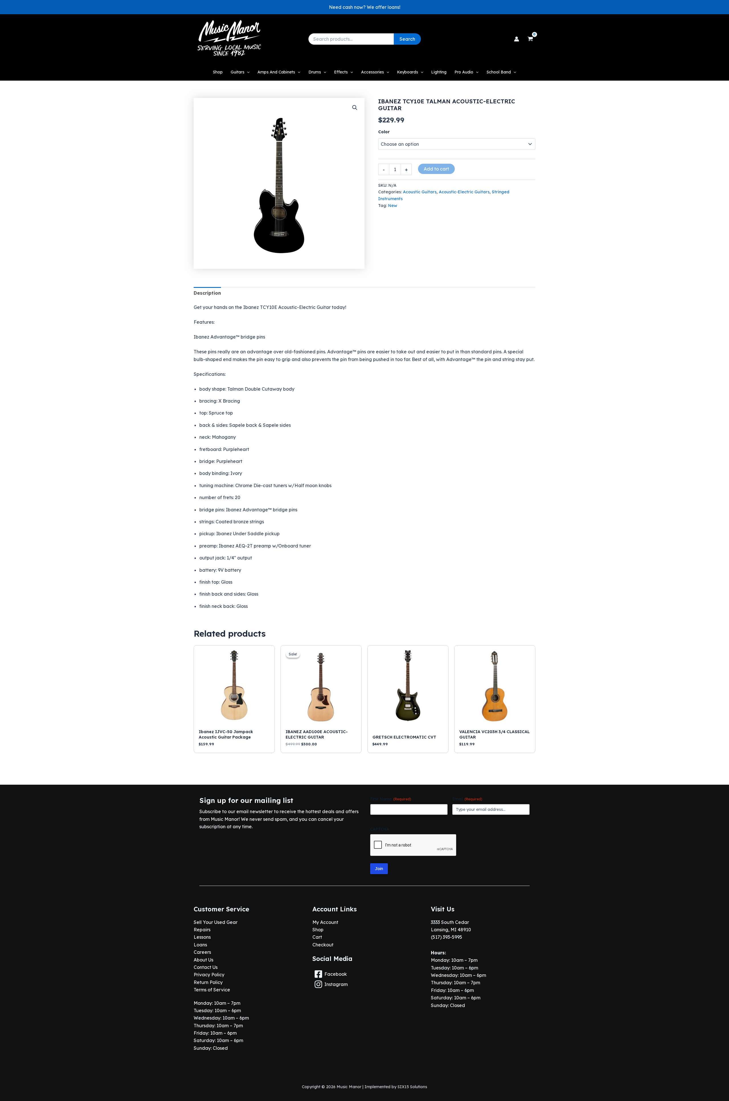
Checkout (322, 945)
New (392, 205)
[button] (364, 7)
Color (384, 131)
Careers (202, 952)
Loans (200, 945)
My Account (325, 922)
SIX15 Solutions (412, 1086)
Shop (317, 929)
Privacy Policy (209, 974)
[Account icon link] (516, 39)
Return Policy (208, 982)
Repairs (202, 929)
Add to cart (436, 169)
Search (407, 39)
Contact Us (206, 967)
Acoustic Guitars (420, 191)
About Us (203, 960)
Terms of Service (212, 990)
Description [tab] (207, 293)
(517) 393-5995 (446, 937)
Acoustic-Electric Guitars (464, 191)
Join (379, 868)
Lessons (202, 937)
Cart (317, 937)
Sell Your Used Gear (215, 922)
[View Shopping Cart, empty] (530, 39)
